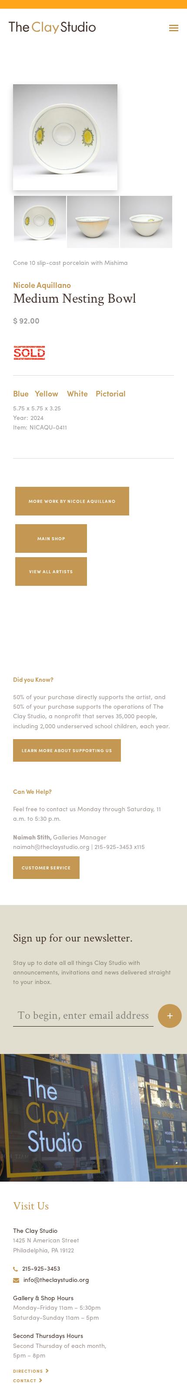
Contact (25, 1380)
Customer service (46, 868)
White (77, 393)
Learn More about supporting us (67, 750)
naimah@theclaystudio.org (51, 846)
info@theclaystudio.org (56, 1279)
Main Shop (51, 538)
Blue (21, 393)
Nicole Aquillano (42, 284)
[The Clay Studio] (50, 28)
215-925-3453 (41, 1268)
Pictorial (111, 393)
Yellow (46, 393)
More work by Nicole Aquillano (72, 501)
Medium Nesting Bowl (20, 49)
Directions (28, 1371)
